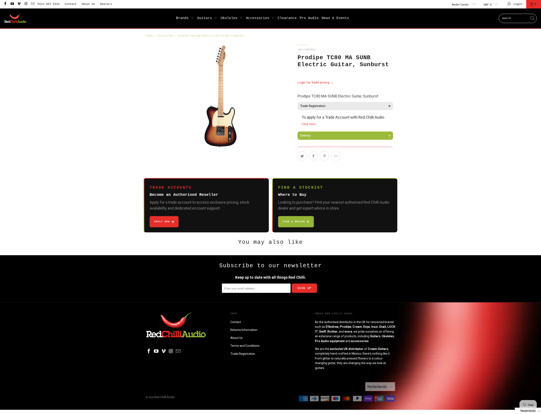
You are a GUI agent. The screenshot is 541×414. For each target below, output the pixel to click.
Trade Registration (242, 353)
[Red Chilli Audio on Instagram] (25, 4)
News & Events (335, 18)
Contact (71, 4)
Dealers (106, 4)
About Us (88, 4)
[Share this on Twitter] (302, 155)
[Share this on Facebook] (313, 155)
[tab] (345, 106)
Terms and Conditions (245, 345)
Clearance (287, 18)
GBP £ (488, 4)
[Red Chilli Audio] (15, 18)
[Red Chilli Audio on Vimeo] (19, 4)
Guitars (205, 18)
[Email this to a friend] (335, 155)
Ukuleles (230, 18)
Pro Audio (309, 18)
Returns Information (243, 330)
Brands (183, 18)
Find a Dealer (294, 221)
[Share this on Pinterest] (324, 155)
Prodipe (304, 45)
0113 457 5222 (49, 4)
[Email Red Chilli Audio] (32, 4)
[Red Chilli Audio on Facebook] (5, 4)
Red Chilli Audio (164, 397)
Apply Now (162, 221)
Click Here (309, 124)
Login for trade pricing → (316, 82)
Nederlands (461, 4)
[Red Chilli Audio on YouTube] (12, 4)
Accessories (258, 18)
